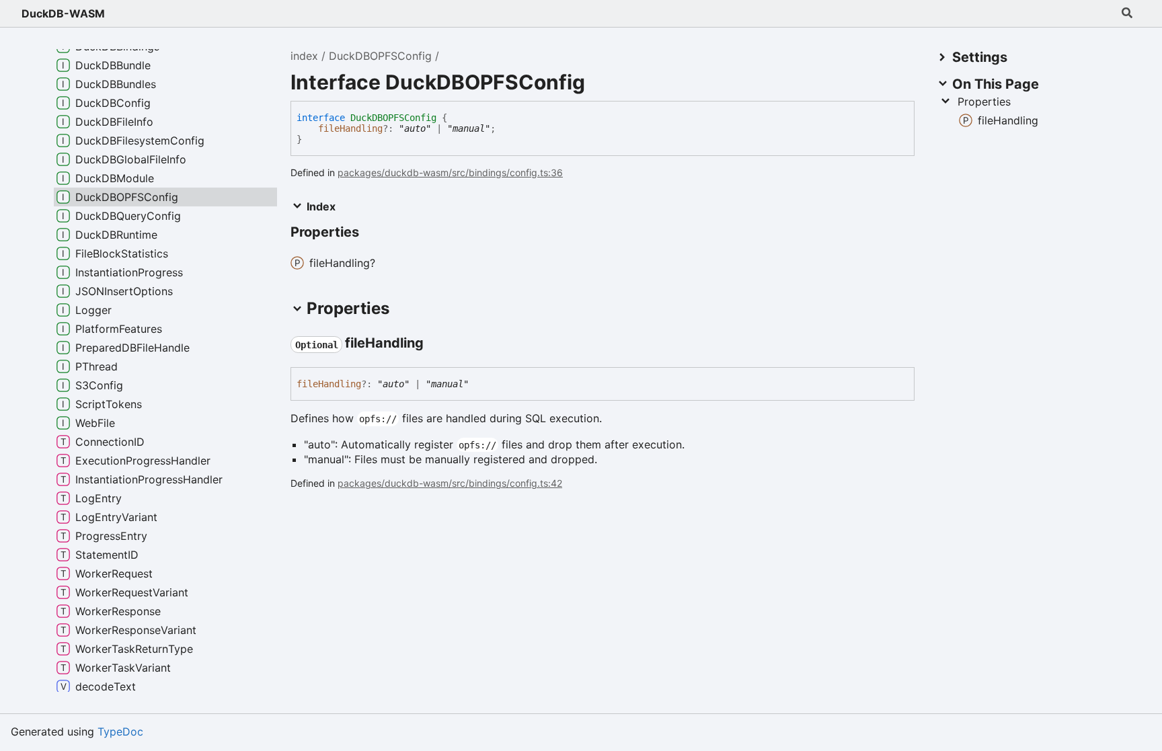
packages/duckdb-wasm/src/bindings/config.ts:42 (450, 483)
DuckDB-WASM (63, 13)
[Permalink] (435, 344)
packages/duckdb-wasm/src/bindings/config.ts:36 (450, 172)
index (304, 56)
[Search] (1127, 13)
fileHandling (350, 128)
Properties (984, 101)
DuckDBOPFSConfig (380, 56)
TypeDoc (120, 731)
